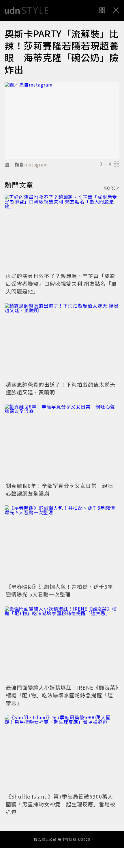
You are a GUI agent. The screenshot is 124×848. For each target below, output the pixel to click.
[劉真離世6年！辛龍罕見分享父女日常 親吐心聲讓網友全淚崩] (62, 442)
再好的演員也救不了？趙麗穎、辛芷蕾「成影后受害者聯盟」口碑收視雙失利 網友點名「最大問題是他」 (61, 283)
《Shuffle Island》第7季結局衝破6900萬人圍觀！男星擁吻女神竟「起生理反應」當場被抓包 (60, 804)
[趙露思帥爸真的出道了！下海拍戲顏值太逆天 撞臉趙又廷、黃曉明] (62, 341)
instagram (36, 164)
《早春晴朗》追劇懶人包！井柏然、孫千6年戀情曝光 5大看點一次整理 (59, 590)
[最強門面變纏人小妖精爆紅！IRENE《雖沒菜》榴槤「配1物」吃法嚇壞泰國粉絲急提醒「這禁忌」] (62, 644)
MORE (110, 188)
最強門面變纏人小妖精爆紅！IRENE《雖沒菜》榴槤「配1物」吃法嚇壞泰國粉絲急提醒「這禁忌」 (62, 695)
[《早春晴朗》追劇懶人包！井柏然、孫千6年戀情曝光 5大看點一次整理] (62, 543)
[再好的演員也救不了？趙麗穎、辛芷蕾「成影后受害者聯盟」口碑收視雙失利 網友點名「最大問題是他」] (62, 233)
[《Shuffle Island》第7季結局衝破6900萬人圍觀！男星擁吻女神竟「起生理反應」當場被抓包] (62, 753)
